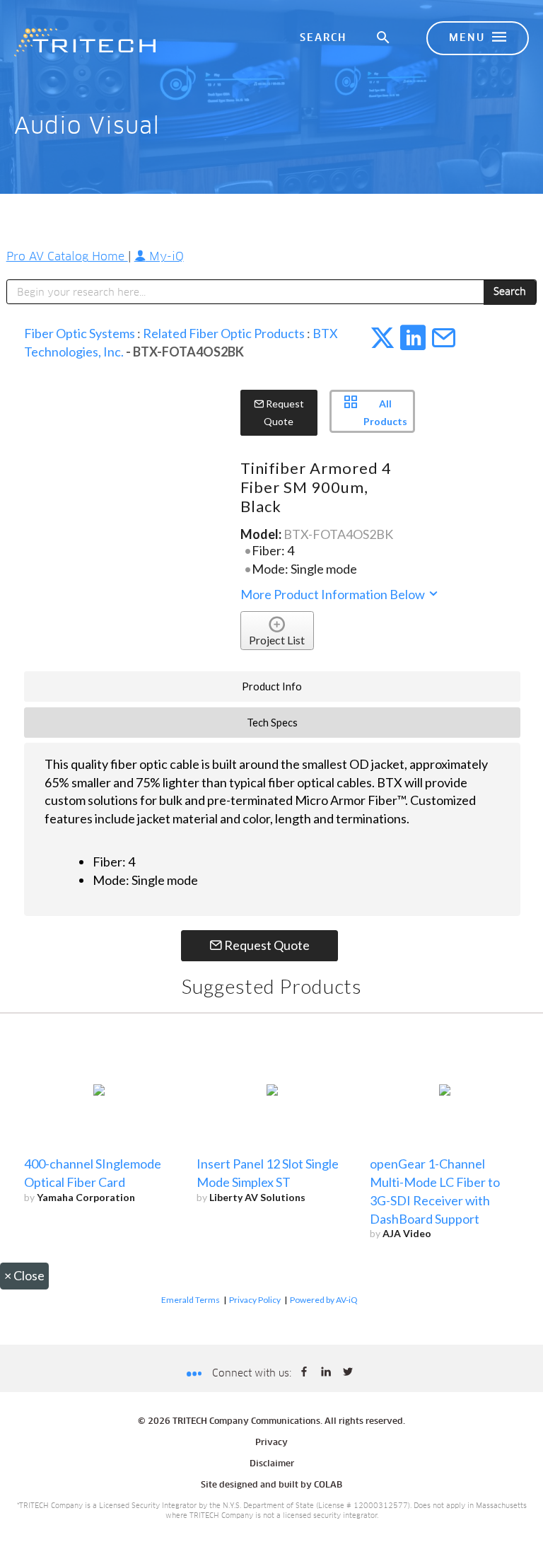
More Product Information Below (333, 594)
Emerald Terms (190, 1299)
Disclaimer (272, 1464)
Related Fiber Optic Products (224, 333)
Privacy (271, 1443)
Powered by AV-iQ (324, 1299)
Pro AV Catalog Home (67, 256)
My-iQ (165, 256)
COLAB (328, 1485)
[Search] (384, 38)
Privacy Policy (255, 1299)
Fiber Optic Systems (79, 333)
